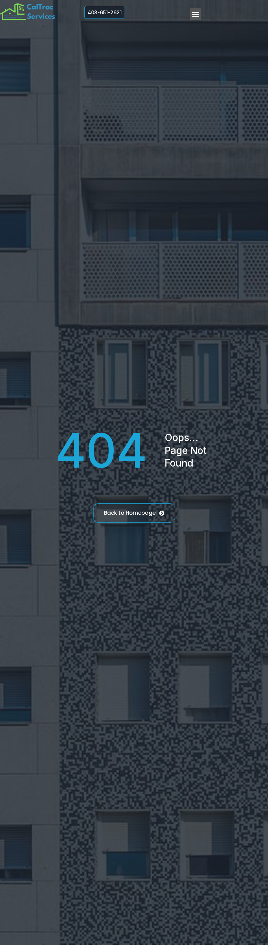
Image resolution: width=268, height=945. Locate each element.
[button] (195, 14)
